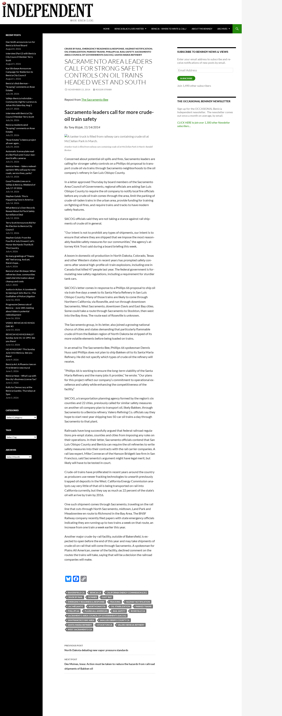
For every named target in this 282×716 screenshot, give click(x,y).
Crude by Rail (75, 597)
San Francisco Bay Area (81, 620)
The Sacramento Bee (94, 99)
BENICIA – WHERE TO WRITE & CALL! (169, 28)
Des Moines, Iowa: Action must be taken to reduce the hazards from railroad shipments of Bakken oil (109, 664)
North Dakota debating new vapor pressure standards (96, 648)
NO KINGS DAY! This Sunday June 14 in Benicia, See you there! (20, 353)
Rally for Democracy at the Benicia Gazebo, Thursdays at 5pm (20, 391)
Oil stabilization (75, 51)
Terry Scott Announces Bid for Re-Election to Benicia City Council (21, 226)
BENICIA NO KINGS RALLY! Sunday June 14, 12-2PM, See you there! (20, 338)
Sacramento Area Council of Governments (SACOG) (107, 53)
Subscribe (186, 78)
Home (106, 28)
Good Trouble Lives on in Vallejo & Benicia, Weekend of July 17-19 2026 (20, 185)
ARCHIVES (222, 28)
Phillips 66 (112, 51)
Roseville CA (138, 611)
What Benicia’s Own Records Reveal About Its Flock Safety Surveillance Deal (20, 211)
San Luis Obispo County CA (114, 620)
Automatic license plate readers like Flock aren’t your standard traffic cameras (20, 155)
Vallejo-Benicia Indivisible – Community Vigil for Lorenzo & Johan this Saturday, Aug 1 (21, 102)
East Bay (107, 597)
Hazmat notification (138, 48)
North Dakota (97, 606)
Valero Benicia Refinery (131, 625)
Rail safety (119, 611)
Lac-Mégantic (75, 606)
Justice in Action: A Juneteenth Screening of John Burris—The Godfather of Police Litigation (21, 293)
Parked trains (96, 51)
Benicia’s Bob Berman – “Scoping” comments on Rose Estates (20, 87)
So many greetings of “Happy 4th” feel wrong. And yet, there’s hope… (20, 259)
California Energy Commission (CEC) (127, 592)
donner (92, 597)
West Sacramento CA (80, 629)
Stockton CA (104, 625)
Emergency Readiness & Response (103, 48)
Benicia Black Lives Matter (129, 28)
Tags (8, 430)
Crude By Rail (72, 48)
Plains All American (96, 611)
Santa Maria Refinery (128, 54)
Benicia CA (95, 592)
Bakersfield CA (76, 592)
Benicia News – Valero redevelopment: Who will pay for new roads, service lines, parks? (21, 170)
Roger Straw (104, 89)
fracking (115, 602)
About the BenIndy (202, 28)
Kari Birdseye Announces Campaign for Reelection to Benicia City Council (19, 72)
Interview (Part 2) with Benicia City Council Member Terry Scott (21, 57)
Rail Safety (127, 51)
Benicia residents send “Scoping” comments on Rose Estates (20, 128)
